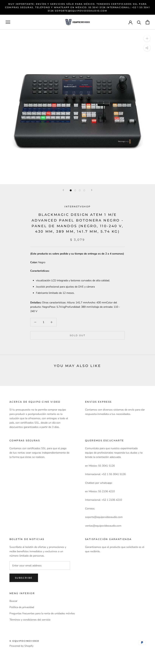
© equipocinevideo (24, 641)
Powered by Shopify (21, 646)
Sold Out (77, 335)
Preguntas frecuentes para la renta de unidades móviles (42, 613)
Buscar (13, 601)
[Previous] (63, 190)
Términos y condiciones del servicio (29, 619)
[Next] (91, 190)
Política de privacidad (21, 607)
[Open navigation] (8, 22)
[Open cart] (147, 22)
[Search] (139, 22)
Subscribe (24, 577)
